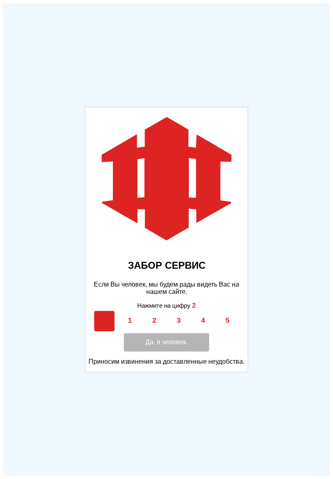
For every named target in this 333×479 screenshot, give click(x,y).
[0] (105, 320)
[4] (203, 320)
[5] (227, 320)
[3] (178, 320)
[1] (130, 320)
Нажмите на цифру (166, 305)
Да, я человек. (166, 342)
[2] (154, 320)
